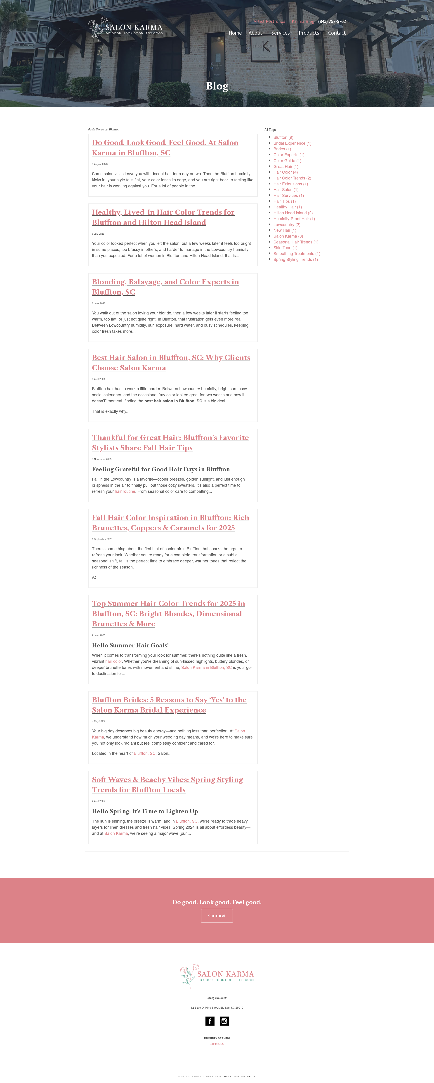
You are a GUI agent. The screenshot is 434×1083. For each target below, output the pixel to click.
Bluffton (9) (283, 137)
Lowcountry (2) (287, 224)
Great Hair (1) (286, 166)
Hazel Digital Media (240, 1076)
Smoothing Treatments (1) (297, 253)
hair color (113, 661)
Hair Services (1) (289, 195)
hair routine (125, 491)
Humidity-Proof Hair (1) (294, 218)
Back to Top (426, 1075)
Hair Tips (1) (285, 201)
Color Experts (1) (289, 154)
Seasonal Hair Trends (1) (296, 242)
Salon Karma (116, 833)
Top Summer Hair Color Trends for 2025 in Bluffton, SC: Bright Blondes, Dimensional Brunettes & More (168, 613)
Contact (337, 33)
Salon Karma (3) (288, 236)
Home (235, 33)
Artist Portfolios (269, 21)
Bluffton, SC (145, 753)
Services (280, 33)
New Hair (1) (285, 230)
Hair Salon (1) (286, 189)
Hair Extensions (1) (291, 183)
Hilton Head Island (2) (293, 212)
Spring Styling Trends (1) (296, 259)
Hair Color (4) (286, 172)
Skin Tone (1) (285, 247)
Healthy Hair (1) (288, 207)
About (255, 33)
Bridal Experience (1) (292, 143)
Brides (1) (282, 148)
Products (309, 33)
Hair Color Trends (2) (292, 178)
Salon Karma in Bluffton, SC (206, 667)
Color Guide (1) (287, 160)
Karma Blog (303, 21)
